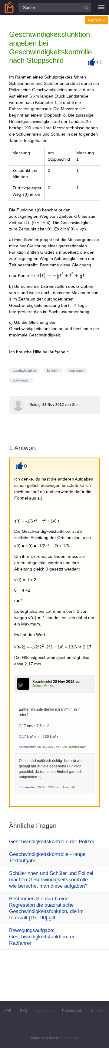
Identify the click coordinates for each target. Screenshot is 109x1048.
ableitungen (21, 380)
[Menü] (101, 7)
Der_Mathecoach (74, 746)
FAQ (23, 1011)
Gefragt (35, 405)
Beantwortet (42, 682)
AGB (8, 1011)
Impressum (44, 1011)
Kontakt (97, 1011)
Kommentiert (27, 746)
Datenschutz (72, 1011)
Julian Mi (39, 686)
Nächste (96, 20)
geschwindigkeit (24, 370)
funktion (52, 370)
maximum (76, 370)
